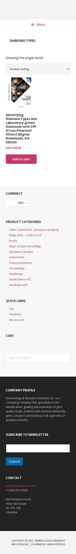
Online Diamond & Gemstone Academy (34, 230)
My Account (16, 320)
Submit (14, 461)
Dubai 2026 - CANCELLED (25, 235)
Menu (41, 24)
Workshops (16, 274)
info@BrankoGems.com (21, 486)
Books (13, 240)
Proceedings (17, 268)
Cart (11, 309)
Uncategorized (18, 285)
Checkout (15, 314)
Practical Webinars (20, 263)
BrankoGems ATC (20, 279)
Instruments (16, 257)
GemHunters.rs (56, 544)
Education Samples (21, 252)
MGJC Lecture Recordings (25, 246)
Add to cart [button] (21, 159)
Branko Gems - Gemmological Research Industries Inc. (38, 9)
